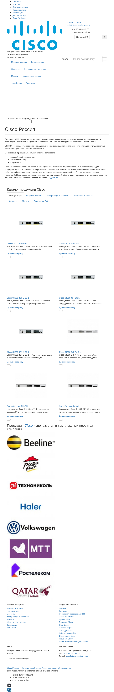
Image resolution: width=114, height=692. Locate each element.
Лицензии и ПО (41, 201)
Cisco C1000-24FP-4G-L (70, 352)
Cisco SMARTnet (66, 616)
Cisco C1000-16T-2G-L (69, 297)
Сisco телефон (66, 627)
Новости (16, 4)
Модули (14, 75)
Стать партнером (20, 7)
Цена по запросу (15, 253)
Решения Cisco (66, 638)
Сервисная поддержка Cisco (72, 613)
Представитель (19, 9)
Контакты (17, 1)
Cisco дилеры (65, 630)
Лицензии (30, 82)
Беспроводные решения (35, 69)
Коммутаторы (37, 62)
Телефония (16, 82)
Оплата (62, 608)
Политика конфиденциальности (73, 641)
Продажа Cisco (66, 622)
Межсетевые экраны (32, 75)
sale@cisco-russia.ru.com (78, 25)
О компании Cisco (67, 635)
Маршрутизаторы (19, 62)
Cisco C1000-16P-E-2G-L (18, 297)
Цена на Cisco (65, 619)
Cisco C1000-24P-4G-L (69, 406)
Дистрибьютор (19, 15)
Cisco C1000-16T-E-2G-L (18, 352)
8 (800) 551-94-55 (75, 22)
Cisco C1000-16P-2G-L (69, 243)
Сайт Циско (64, 624)
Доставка (63, 611)
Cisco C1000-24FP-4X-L (17, 406)
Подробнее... (54, 177)
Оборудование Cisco (68, 633)
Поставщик (18, 12)
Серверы (15, 69)
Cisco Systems (19, 18)
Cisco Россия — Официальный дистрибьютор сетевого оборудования (39, 667)
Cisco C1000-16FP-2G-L (18, 243)
